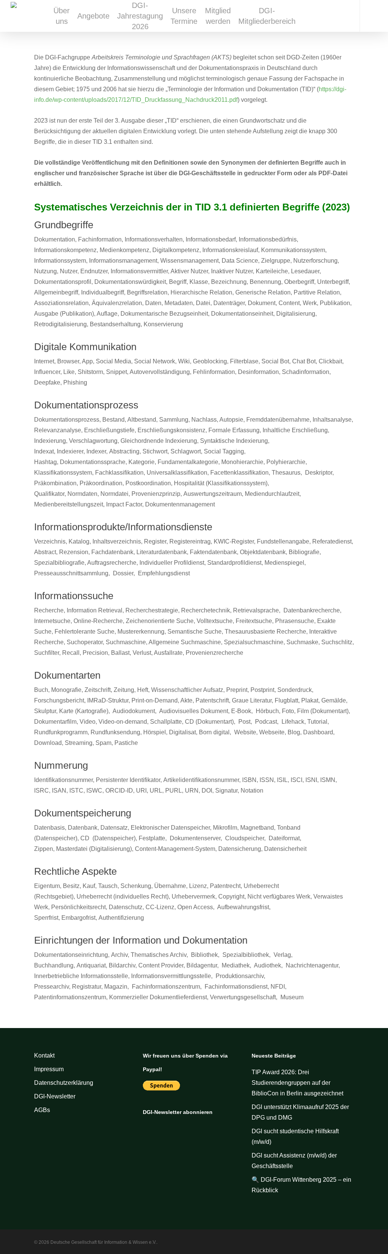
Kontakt (44, 1055)
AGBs (42, 1110)
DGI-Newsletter (54, 1096)
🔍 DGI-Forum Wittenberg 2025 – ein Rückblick (301, 1184)
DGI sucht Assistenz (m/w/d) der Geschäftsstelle (294, 1160)
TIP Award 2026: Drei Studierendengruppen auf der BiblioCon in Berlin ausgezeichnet (298, 1083)
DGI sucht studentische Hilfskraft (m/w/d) (295, 1136)
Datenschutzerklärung (63, 1083)
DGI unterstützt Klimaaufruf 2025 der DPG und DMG (300, 1112)
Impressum (49, 1069)
